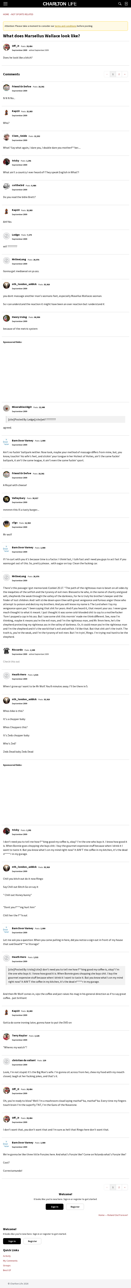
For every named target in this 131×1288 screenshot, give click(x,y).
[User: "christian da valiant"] (6, 1061)
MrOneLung (19, 259)
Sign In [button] (54, 1206)
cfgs (15, 522)
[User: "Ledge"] (6, 236)
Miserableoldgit (22, 407)
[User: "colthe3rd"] (6, 186)
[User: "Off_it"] (6, 47)
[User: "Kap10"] (6, 112)
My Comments (10, 1260)
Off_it (15, 46)
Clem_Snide (19, 135)
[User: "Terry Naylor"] (6, 1036)
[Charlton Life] (59, 3)
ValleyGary (18, 498)
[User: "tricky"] (6, 161)
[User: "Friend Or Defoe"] (6, 87)
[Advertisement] (66, 371)
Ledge (16, 234)
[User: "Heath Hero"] (6, 675)
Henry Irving (19, 317)
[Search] (120, 3)
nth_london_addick (24, 284)
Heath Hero (19, 674)
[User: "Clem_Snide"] (6, 137)
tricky (15, 160)
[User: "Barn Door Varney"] (6, 441)
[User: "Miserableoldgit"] (6, 408)
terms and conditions (65, 25)
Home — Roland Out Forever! (113, 1215)
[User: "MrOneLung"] (6, 260)
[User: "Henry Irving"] (6, 318)
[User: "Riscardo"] (6, 651)
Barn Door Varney (22, 440)
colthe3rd (18, 185)
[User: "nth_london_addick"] (6, 285)
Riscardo (17, 649)
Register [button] (75, 1206)
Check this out (11, 661)
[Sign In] (126, 3)
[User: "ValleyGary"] (6, 499)
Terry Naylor (19, 1035)
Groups (7, 1265)
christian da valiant (24, 1060)
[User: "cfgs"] (6, 523)
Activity (7, 1255)
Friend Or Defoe (21, 86)
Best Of (7, 1270)
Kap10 (15, 111)
